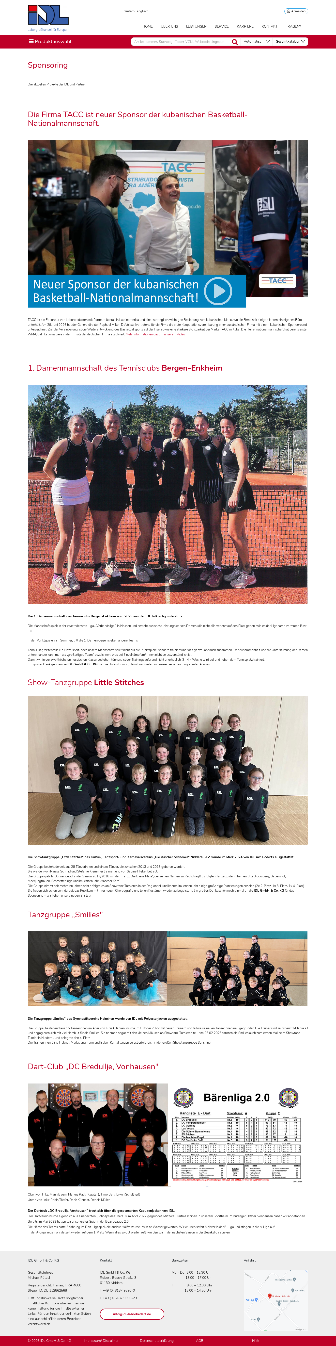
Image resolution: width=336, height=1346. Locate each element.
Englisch (142, 11)
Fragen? (293, 26)
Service (222, 26)
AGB (199, 1340)
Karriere (245, 26)
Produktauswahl (50, 41)
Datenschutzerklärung (157, 1340)
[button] (257, 41)
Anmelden (297, 11)
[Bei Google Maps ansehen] (276, 1302)
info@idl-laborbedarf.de (132, 1314)
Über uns (169, 26)
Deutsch (129, 11)
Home (147, 26)
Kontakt (269, 26)
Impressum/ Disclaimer (101, 1340)
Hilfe (255, 1340)
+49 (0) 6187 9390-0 (119, 1290)
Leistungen (196, 26)
